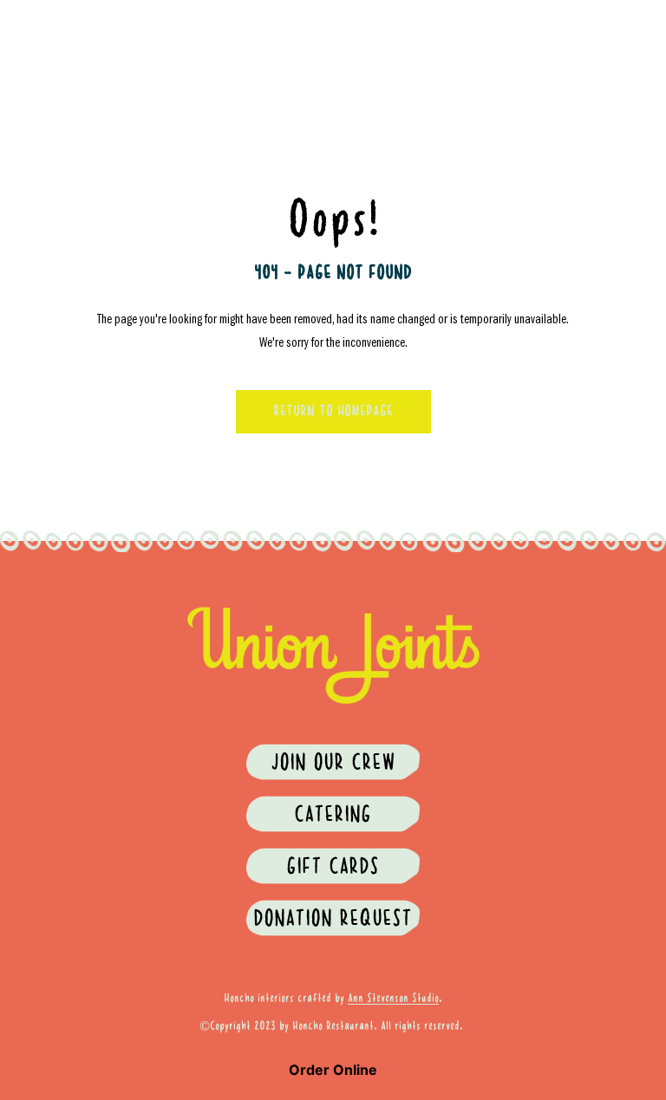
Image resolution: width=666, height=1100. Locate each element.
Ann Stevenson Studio (393, 999)
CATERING (332, 816)
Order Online (333, 1069)
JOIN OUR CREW (333, 764)
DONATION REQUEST (332, 920)
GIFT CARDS (332, 868)
